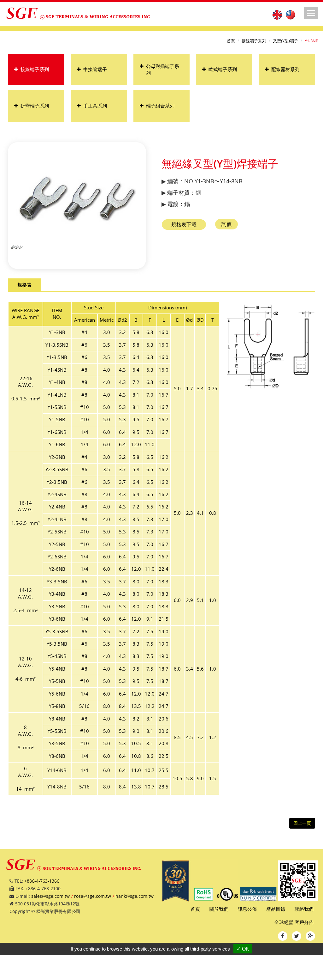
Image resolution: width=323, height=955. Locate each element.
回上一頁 (302, 823)
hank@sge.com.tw (134, 896)
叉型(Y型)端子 (285, 41)
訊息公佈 (247, 909)
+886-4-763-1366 (41, 881)
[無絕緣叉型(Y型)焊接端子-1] (17, 246)
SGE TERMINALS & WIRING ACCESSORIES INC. (98, 17)
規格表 (24, 285)
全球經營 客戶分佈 (294, 922)
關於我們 (218, 909)
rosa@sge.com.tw (92, 896)
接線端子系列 (254, 41)
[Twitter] (296, 936)
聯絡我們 (304, 909)
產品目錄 (275, 909)
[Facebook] (282, 936)
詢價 (226, 224)
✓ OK (243, 949)
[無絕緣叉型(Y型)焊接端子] (77, 199)
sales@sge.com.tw (50, 896)
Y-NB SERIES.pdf (184, 224)
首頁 (231, 41)
